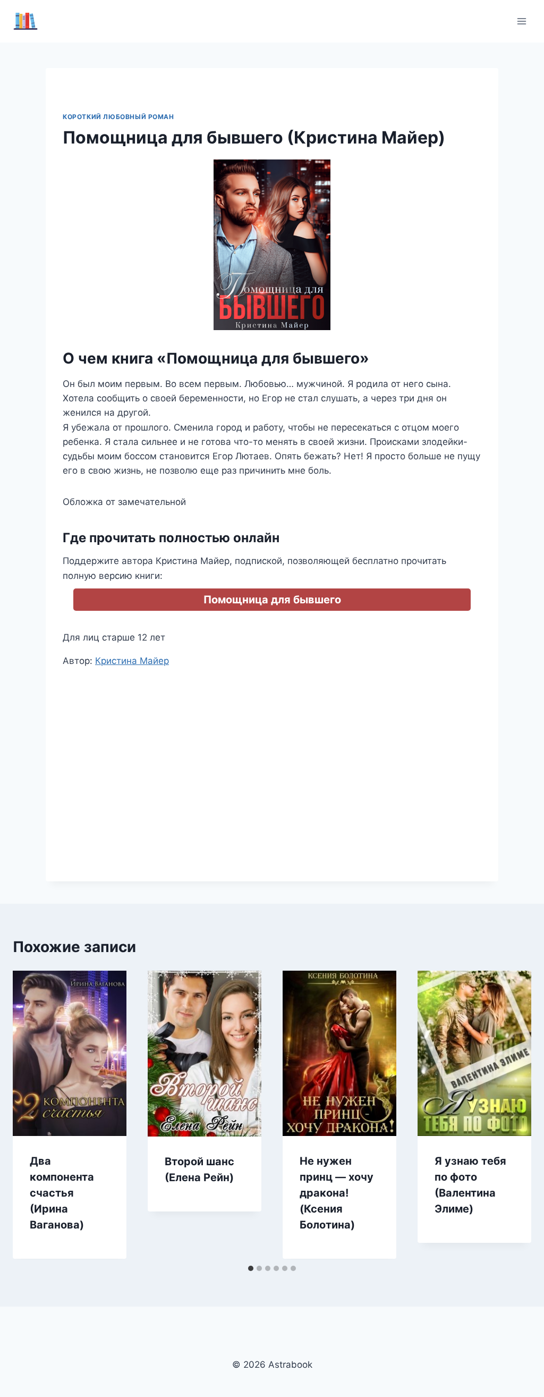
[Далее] (512, 1114)
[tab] (250, 1268)
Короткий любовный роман (118, 117)
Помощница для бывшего (272, 599)
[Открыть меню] (521, 21)
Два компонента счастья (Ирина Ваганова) (62, 1193)
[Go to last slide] (31, 1114)
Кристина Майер (132, 660)
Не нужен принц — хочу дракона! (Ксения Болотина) (336, 1193)
